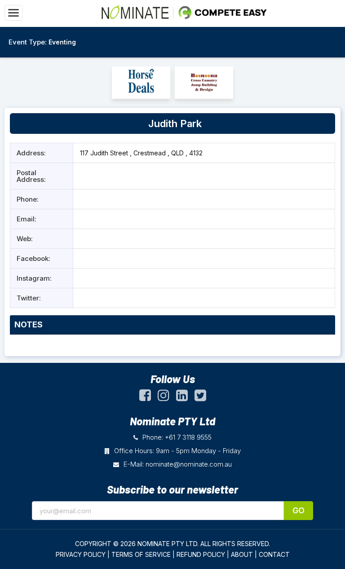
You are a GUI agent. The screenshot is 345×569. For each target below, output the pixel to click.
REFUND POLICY (201, 554)
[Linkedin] (182, 397)
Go (298, 510)
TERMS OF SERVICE (141, 554)
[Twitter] (200, 397)
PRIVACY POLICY (81, 554)
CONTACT (274, 554)
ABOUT (242, 554)
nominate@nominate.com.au (189, 464)
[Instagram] (163, 397)
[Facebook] (145, 397)
